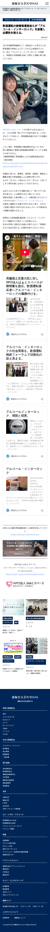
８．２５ (30, 626)
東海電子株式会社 (9, 906)
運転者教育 (7, 783)
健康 (16, 622)
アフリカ (6, 731)
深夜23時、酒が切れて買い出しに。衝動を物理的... (36, 672)
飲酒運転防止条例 (9, 823)
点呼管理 (6, 777)
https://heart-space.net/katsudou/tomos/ (25, 574)
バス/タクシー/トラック (11, 745)
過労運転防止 (7, 768)
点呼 (4, 791)
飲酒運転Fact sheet (9, 820)
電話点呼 (6, 800)
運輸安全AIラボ (8, 855)
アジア (5, 723)
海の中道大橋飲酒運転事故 (35, 618)
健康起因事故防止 (9, 774)
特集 (4, 834)
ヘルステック (7, 622)
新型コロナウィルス (10, 849)
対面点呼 (6, 797)
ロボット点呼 (7, 846)
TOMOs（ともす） (26, 567)
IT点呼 (5, 803)
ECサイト (24, 906)
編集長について (20, 918)
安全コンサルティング (11, 895)
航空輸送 (6, 754)
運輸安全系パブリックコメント (14, 866)
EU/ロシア (6, 720)
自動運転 (6, 840)
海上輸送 (6, 751)
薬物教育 (6, 889)
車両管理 (6, 786)
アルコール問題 (8, 829)
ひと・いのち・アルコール (13, 814)
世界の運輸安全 (9, 708)
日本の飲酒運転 (38, 19)
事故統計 (6, 869)
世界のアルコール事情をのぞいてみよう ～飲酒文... (13, 670)
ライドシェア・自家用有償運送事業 (15, 852)
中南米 (5, 728)
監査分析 (6, 875)
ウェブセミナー (8, 661)
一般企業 (6, 757)
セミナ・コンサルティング (13, 880)
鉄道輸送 (6, 748)
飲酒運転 (29, 657)
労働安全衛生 (7, 618)
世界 (4, 714)
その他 (5, 734)
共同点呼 (6, 806)
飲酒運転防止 (7, 657)
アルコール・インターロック (16, 19)
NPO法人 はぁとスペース (13, 129)
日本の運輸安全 (9, 739)
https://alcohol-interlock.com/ (25, 534)
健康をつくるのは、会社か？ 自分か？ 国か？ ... (13, 631)
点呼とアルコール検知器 (11, 809)
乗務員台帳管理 (8, 780)
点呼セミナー (7, 892)
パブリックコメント (10, 860)
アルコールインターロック (12, 826)
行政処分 (6, 872)
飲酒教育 (18, 657)
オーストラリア (8, 725)
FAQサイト (37, 906)
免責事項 (6, 918)
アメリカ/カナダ (8, 717)
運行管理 (6, 762)
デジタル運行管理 (9, 843)
